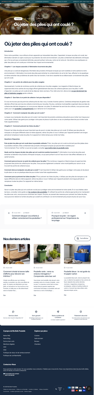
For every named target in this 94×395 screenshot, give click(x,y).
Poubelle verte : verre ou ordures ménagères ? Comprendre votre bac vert (45, 273)
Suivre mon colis (8, 341)
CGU (4, 350)
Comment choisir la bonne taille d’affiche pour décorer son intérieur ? (16, 273)
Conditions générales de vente (16, 391)
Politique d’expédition (43, 389)
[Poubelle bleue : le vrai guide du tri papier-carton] (77, 254)
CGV (4, 347)
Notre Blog (6, 338)
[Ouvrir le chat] (87, 388)
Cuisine (36, 335)
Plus (4, 295)
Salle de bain (38, 338)
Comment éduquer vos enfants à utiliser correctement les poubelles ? (26, 217)
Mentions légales (9, 344)
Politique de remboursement (9, 389)
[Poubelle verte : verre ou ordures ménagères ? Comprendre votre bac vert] (47, 254)
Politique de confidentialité (12, 355)
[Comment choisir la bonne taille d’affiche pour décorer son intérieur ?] (16, 254)
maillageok (18, 18)
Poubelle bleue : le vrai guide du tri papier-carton (77, 272)
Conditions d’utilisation (33, 389)
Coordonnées (6, 391)
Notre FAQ (6, 335)
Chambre (37, 344)
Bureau (36, 341)
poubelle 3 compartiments (24, 109)
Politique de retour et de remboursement (16, 353)
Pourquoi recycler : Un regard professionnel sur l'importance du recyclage (65, 218)
